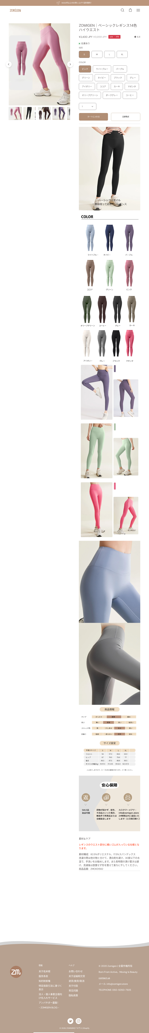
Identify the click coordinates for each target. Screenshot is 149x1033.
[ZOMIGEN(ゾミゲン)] (15, 10)
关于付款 (73, 985)
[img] (137, 37)
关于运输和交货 (77, 976)
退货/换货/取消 (76, 981)
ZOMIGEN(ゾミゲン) (74, 1028)
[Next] (70, 64)
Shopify (86, 1028)
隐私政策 (73, 995)
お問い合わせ (76, 971)
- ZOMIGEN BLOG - (49, 1007)
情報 (40, 965)
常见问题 (73, 990)
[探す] (122, 10)
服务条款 (43, 976)
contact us (104, 977)
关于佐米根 (44, 971)
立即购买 (125, 117)
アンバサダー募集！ (49, 1002)
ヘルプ (71, 965)
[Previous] (9, 64)
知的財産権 (44, 981)
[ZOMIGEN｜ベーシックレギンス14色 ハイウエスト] (15, 113)
